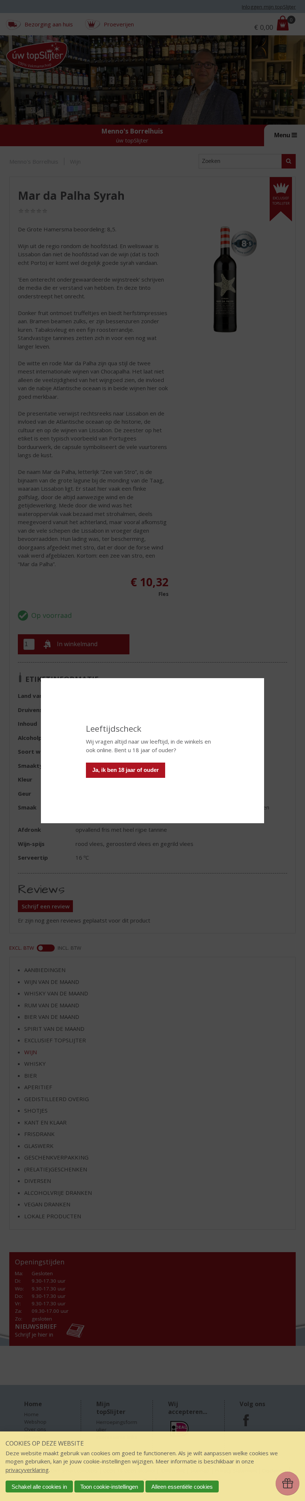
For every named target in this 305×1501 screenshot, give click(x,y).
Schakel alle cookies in (39, 1487)
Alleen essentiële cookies (182, 1487)
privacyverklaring (27, 1469)
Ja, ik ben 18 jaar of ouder (125, 770)
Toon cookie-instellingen (109, 1487)
